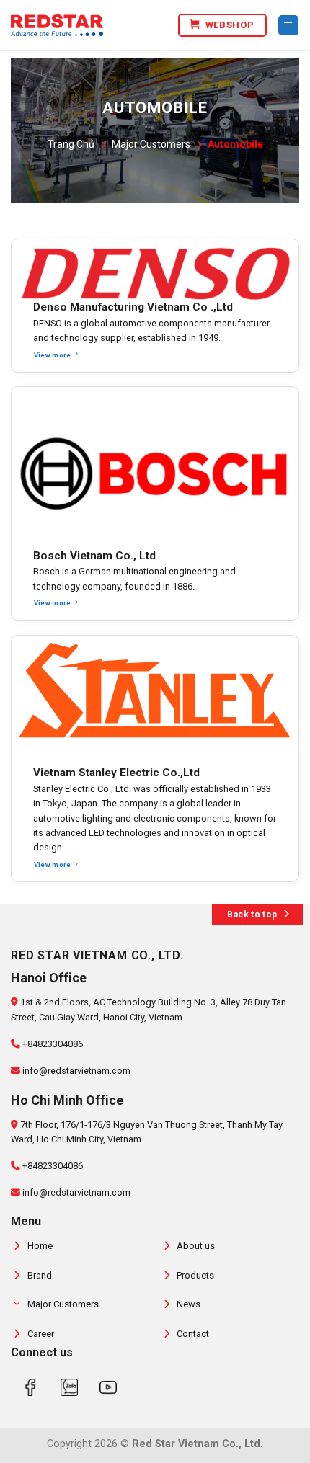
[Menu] (288, 25)
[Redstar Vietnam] (57, 25)
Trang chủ (71, 144)
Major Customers (151, 144)
